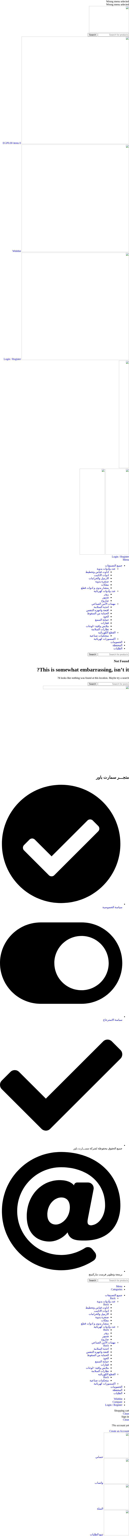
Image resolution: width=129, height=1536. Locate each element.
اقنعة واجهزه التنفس (97, 610)
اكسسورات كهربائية (105, 638)
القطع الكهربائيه (107, 632)
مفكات (105, 584)
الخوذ (106, 616)
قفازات (105, 622)
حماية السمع (102, 619)
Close (126, 1413)
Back (113, 1298)
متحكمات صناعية (99, 635)
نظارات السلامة (100, 629)
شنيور (105, 597)
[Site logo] (109, 31)
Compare (117, 1401)
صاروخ (105, 600)
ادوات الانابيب (101, 575)
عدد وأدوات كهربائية (105, 591)
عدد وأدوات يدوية (106, 568)
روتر (106, 594)
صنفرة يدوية (102, 581)
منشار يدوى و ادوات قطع (95, 587)
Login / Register (113, 1404)
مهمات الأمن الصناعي (104, 603)
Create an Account (119, 1431)
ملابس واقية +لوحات (97, 626)
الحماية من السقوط (98, 613)
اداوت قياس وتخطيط (97, 571)
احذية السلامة (101, 607)
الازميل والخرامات (99, 578)
